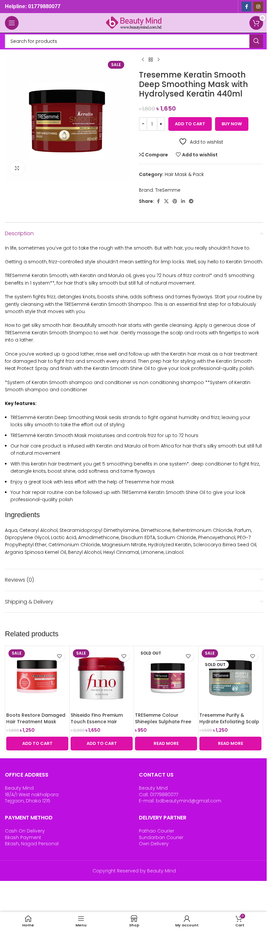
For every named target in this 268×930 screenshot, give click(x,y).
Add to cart (190, 124)
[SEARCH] (256, 41)
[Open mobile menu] (12, 22)
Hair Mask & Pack (184, 174)
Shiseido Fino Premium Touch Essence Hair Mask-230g (97, 721)
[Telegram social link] (191, 201)
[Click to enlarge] (17, 168)
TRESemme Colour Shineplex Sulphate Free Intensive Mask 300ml (163, 721)
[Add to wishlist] (59, 656)
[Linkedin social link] (183, 201)
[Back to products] (151, 60)
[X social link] (166, 201)
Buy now (232, 124)
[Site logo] (134, 22)
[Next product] (158, 60)
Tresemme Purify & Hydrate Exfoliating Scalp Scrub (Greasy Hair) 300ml (229, 725)
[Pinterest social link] (175, 201)
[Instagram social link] (258, 6)
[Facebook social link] (246, 6)
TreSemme (167, 190)
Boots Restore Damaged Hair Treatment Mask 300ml (35, 721)
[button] (37, 743)
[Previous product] (143, 60)
